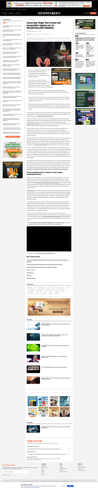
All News (61, 467)
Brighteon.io (43, 465)
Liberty (31, 39)
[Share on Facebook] (33, 34)
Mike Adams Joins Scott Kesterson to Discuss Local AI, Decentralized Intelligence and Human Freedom (79, 47)
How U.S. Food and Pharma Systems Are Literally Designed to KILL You (80, 56)
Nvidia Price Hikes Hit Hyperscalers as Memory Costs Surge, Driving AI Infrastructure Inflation (12, 74)
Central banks (33, 19)
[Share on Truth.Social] (42, 34)
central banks (46, 37)
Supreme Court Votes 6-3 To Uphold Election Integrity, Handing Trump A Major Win (11, 61)
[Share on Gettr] (47, 34)
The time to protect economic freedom (51, 216)
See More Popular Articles (13, 136)
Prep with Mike (12, 9)
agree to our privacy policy (33, 487)
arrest (34, 37)
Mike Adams (34, 39)
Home (2, 9)
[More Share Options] (50, 34)
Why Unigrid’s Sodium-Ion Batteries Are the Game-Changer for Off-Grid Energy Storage (12, 97)
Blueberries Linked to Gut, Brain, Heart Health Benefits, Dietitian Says (11, 65)
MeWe (42, 471)
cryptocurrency (59, 37)
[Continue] (27, 471)
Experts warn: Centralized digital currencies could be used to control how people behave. (47, 169)
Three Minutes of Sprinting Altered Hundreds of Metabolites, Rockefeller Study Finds (12, 70)
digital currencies (38, 38)
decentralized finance (31, 38)
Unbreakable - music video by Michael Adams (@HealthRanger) (90, 55)
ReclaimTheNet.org (31, 278)
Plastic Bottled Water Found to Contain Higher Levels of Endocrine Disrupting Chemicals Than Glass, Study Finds (12, 110)
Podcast (61, 470)
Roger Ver (44, 39)
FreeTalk (43, 470)
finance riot (61, 38)
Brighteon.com (30, 272)
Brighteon (7, 9)
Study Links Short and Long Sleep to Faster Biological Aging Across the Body (11, 53)
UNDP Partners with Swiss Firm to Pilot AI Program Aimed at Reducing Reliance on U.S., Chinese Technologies (12, 92)
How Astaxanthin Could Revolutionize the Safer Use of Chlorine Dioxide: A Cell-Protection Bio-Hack (12, 35)
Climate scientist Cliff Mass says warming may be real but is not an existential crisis (12, 48)
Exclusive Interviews (63, 471)
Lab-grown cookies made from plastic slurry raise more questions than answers (12, 115)
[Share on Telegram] (39, 34)
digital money (44, 38)
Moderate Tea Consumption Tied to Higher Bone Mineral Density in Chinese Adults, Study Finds (12, 78)
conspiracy (52, 37)
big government (39, 37)
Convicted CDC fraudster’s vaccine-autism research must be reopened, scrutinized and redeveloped (11, 119)
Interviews (19, 9)
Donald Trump (49, 38)
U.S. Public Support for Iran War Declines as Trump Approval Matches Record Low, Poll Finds (12, 128)
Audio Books (24, 9)
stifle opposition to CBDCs (41, 144)
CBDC (43, 37)
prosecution (39, 39)
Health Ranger (30, 293)
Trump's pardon (30, 190)
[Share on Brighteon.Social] (28, 34)
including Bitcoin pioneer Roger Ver (45, 116)
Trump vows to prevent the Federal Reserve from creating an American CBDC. (45, 264)
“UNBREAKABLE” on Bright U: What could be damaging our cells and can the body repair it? (11, 133)
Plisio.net (29, 275)
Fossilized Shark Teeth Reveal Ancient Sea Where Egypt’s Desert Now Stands (12, 31)
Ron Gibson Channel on (46, 253)
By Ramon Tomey (31, 31)
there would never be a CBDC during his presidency (47, 182)
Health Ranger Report (80, 33)
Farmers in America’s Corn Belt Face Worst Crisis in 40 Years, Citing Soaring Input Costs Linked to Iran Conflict (12, 82)
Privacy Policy (80, 468)
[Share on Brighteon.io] (30, 34)
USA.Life (43, 474)
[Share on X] (36, 34)
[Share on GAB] (44, 34)
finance (57, 38)
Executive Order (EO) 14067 (33, 124)
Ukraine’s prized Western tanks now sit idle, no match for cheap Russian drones (12, 87)
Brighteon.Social (44, 467)
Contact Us (80, 465)
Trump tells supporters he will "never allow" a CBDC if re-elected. (42, 267)
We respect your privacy (6, 474)
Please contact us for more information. (34, 459)
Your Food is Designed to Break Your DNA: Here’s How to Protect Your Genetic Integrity (12, 57)
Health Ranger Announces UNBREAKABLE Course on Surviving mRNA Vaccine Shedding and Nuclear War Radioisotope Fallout (90, 48)
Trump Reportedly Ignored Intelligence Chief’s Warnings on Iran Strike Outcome (11, 124)
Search (95, 9)
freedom (65, 38)
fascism (54, 38)
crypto (55, 37)
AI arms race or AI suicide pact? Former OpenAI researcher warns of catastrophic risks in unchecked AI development (54, 335)
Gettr (42, 468)
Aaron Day (31, 37)
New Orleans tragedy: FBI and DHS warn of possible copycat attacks (54, 367)
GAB (42, 473)
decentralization (66, 37)
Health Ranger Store (81, 470)
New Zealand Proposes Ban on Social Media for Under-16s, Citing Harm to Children (12, 105)
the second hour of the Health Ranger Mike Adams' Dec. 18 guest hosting (47, 222)
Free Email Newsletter (82, 467)
